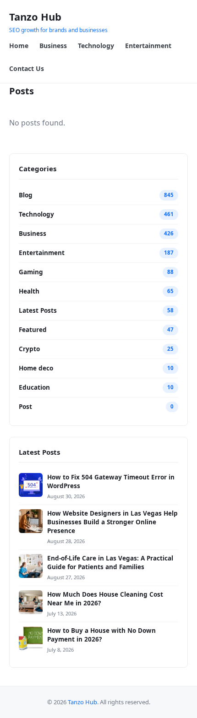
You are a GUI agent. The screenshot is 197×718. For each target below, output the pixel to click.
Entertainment (148, 45)
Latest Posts (38, 310)
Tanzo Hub (35, 16)
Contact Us (26, 68)
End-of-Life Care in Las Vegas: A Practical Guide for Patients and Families (110, 562)
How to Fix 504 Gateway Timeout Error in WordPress (111, 481)
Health (29, 291)
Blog (26, 195)
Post (25, 407)
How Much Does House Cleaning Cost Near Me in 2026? (105, 598)
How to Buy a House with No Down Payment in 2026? (101, 634)
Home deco (36, 368)
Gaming (31, 272)
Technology (96, 45)
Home (18, 45)
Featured (33, 330)
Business (53, 45)
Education (34, 387)
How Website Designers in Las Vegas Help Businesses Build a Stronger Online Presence (112, 522)
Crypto (29, 349)
